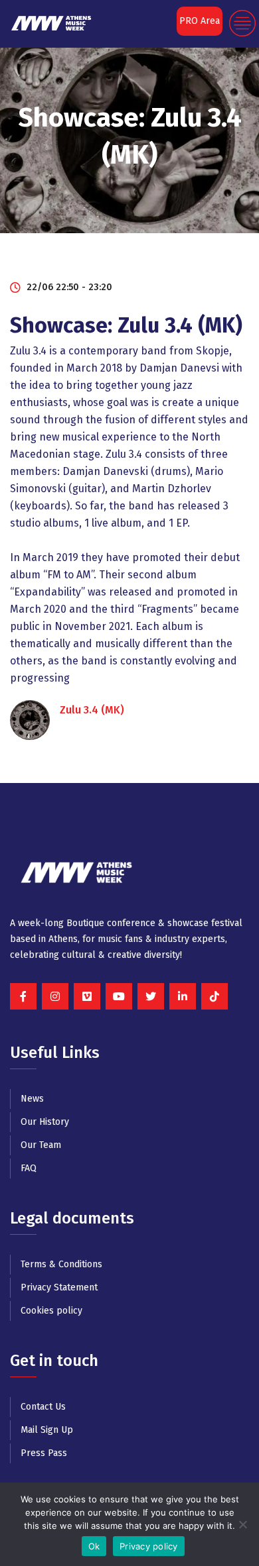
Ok (94, 1546)
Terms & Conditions (61, 1264)
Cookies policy (51, 1310)
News (32, 1098)
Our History (45, 1121)
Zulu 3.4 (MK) (92, 710)
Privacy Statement (59, 1287)
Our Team (41, 1145)
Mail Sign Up (47, 1430)
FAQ (29, 1168)
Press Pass (44, 1453)
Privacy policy (149, 1546)
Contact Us (43, 1406)
